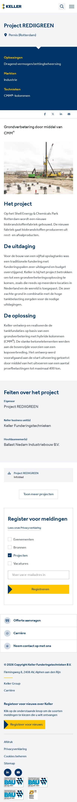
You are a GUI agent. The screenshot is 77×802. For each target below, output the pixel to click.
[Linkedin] (61, 114)
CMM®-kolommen (17, 96)
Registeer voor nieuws (26, 724)
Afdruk (8, 742)
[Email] (69, 114)
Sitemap (9, 763)
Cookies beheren (15, 756)
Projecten (20, 555)
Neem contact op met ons (32, 646)
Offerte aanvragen (27, 620)
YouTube (18, 772)
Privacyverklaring (15, 749)
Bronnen (19, 547)
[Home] (11, 6)
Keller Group (12, 684)
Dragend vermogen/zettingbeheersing (32, 64)
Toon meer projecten (38, 494)
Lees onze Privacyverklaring (24, 528)
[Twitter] (53, 114)
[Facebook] (45, 114)
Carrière (19, 633)
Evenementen (23, 539)
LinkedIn (7, 772)
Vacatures (20, 563)
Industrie (10, 80)
